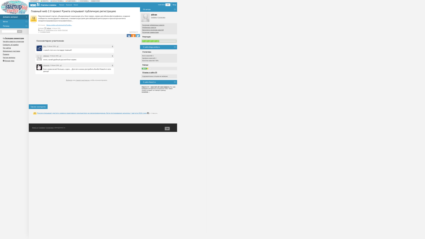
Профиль (154, 17)
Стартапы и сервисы (48, 5)
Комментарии (95, 1)
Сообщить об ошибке (11, 45)
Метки (5, 22)
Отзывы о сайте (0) (149, 72)
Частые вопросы (9, 58)
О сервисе (42, 128)
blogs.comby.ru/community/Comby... (59, 25)
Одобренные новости (149, 27)
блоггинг (65, 30)
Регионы (6, 26)
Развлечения (71, 1)
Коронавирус (34, 1)
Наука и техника (57, 1)
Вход (174, 5)
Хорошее (69, 5)
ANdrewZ (46, 56)
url (57, 46)
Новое (76, 5)
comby (60, 30)
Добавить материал (10, 17)
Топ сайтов (7, 48)
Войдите (69, 80)
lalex (44, 46)
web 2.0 (42, 30)
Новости (45, 1)
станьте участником (82, 80)
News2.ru (35, 128)
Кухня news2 (84, 1)
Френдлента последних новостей (153, 30)
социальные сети (51, 30)
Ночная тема (9, 61)
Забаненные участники (11, 51)
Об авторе (147, 9)
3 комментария (45, 32)
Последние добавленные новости (153, 25)
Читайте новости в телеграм (13, 41)
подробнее (145, 92)
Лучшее (61, 5)
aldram (49, 28)
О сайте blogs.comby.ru (151, 47)
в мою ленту (161, 5)
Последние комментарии (150, 32)
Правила (6, 54)
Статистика (161, 17)
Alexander (46, 65)
